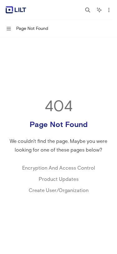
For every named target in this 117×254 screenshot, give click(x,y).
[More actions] (109, 10)
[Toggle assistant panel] (99, 10)
